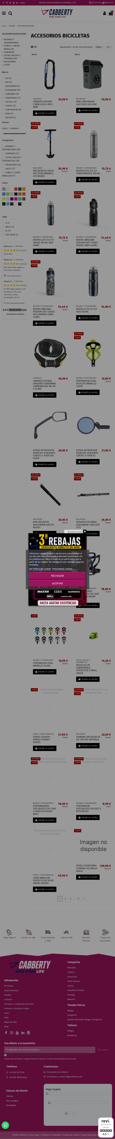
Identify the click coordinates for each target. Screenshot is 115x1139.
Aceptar (57, 583)
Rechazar (57, 575)
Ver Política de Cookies (40, 568)
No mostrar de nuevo (75, 532)
